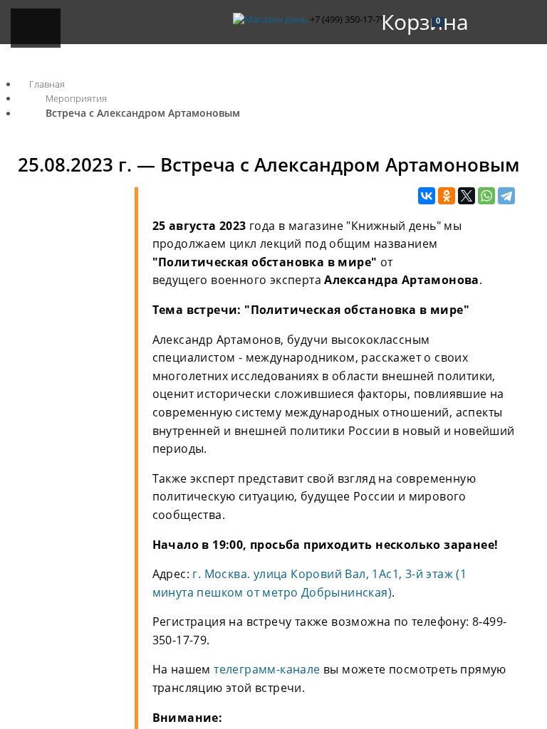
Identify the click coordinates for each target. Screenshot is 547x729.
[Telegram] (506, 196)
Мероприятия (76, 98)
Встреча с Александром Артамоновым (143, 113)
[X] (466, 196)
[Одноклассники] (446, 196)
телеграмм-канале (267, 669)
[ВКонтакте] (426, 196)
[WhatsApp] (486, 196)
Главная (47, 84)
